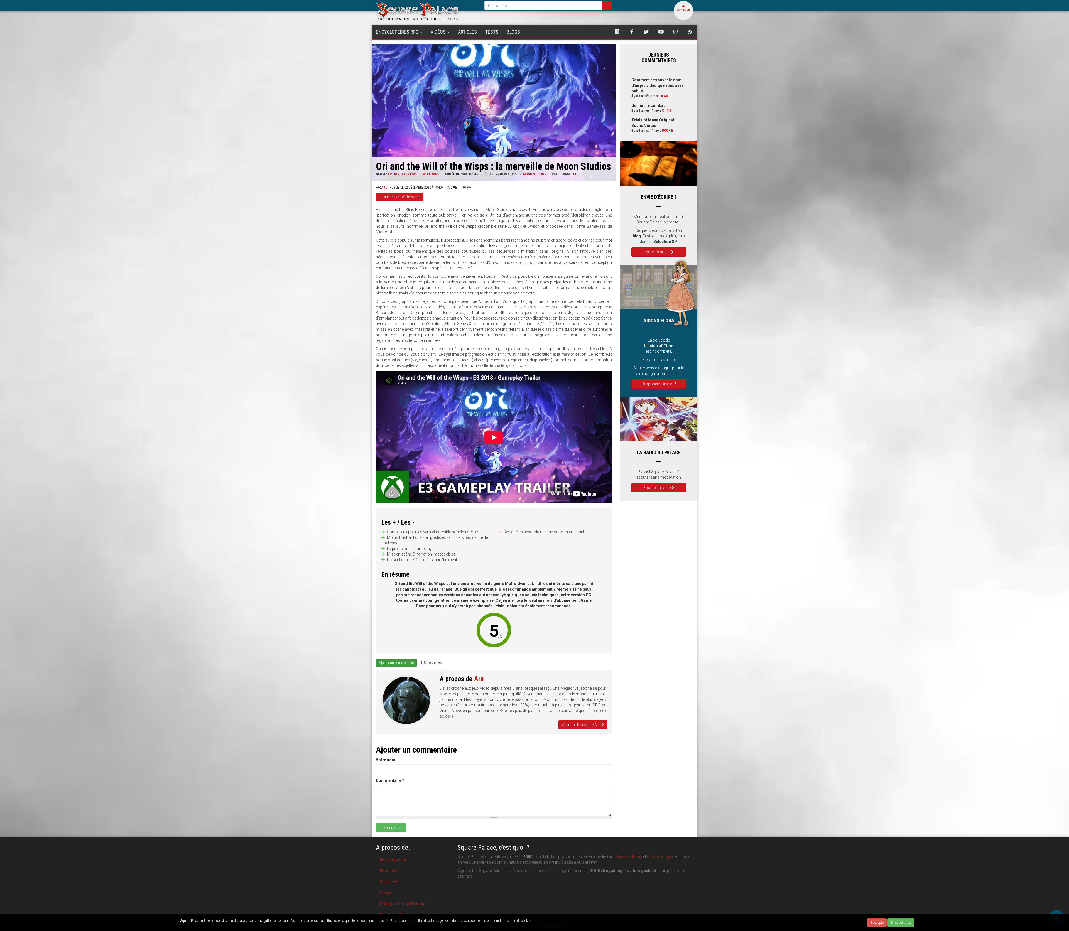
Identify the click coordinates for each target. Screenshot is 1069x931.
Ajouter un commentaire (396, 663)
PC (575, 174)
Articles (467, 32)
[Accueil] (426, 11)
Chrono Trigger (660, 856)
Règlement (389, 882)
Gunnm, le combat (648, 105)
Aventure (409, 174)
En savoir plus (901, 923)
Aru (384, 188)
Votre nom (385, 760)
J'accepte (877, 923)
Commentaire (390, 780)
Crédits (386, 893)
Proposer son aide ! (659, 384)
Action (393, 174)
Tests (491, 32)
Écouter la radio (657, 487)
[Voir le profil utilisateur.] (406, 700)
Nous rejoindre (393, 859)
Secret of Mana (629, 856)
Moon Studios (534, 174)
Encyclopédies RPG (398, 32)
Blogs (513, 32)
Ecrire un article (657, 252)
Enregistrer (392, 828)
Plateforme (429, 174)
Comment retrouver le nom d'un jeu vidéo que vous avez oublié (657, 85)
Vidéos (439, 32)
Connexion (683, 9)
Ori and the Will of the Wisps (399, 197)
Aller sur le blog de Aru (581, 725)
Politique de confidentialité (402, 904)
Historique (389, 870)
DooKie (667, 130)
